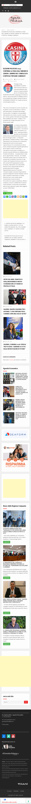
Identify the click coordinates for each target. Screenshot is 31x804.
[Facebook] (3, 11)
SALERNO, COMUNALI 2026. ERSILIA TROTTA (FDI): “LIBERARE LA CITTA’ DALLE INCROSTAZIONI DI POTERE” (14, 347)
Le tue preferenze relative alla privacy (17, 799)
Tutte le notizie (13, 81)
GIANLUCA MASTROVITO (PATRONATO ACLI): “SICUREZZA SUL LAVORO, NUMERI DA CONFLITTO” (21, 390)
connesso (11, 360)
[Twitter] (5, 11)
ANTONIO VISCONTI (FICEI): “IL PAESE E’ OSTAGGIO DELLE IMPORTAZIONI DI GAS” (21, 416)
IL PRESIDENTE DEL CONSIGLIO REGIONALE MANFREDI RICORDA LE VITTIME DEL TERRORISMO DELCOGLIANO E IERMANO (15, 565)
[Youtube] (8, 11)
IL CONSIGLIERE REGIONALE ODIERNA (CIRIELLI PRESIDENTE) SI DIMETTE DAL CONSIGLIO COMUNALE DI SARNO (14, 631)
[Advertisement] (15, 209)
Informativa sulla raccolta (9, 802)
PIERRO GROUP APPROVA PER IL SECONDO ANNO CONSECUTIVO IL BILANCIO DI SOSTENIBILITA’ (20, 403)
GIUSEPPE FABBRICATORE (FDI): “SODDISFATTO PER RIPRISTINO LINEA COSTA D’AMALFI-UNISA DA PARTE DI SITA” (14, 531)
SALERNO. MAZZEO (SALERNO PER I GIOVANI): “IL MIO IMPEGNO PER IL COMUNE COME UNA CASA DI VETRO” (15, 311)
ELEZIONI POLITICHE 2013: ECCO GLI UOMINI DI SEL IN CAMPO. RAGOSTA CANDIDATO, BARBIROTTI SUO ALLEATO (14, 237)
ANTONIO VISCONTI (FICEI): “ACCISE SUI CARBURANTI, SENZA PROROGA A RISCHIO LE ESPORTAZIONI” (21, 376)
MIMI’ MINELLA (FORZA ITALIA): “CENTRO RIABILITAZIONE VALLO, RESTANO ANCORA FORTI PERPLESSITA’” (15, 600)
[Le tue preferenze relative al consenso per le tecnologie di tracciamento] (28, 801)
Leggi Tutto (6, 542)
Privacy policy (5, 724)
